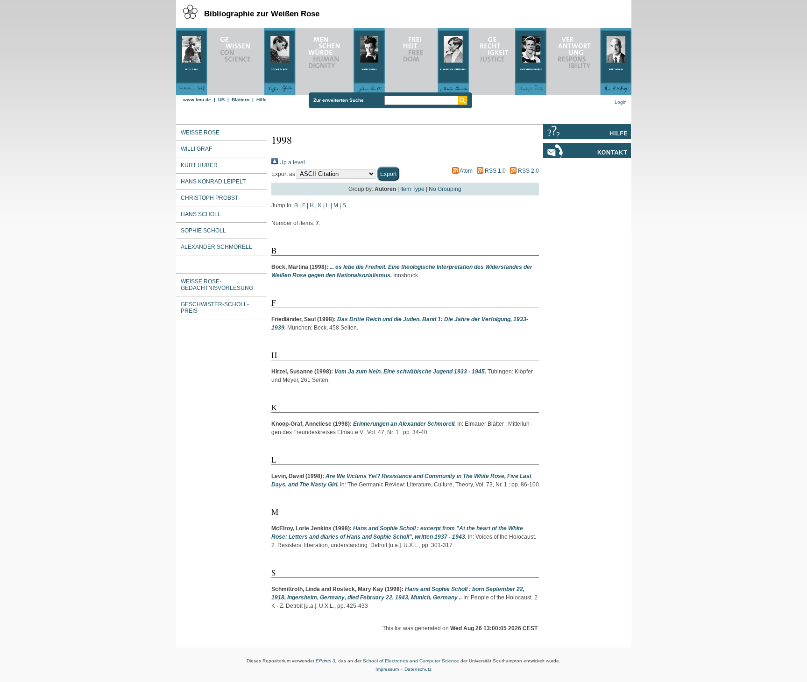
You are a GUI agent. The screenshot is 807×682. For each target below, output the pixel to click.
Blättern (240, 99)
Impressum (387, 669)
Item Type (412, 189)
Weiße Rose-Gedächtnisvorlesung (217, 284)
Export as (283, 174)
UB (221, 99)
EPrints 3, (326, 660)
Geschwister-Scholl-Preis (215, 307)
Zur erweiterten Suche (338, 100)
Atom (466, 171)
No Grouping (445, 189)
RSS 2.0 (528, 171)
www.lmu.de (197, 99)
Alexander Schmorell (216, 247)
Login (621, 102)
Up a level (291, 162)
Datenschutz (418, 669)
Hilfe (261, 99)
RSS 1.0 (494, 171)
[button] (388, 174)
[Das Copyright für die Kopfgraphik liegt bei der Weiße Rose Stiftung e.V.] (403, 59)
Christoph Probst (209, 198)
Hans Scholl (201, 214)
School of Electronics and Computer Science (411, 660)
